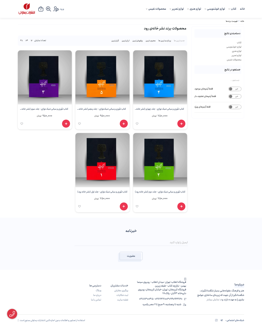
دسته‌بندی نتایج (232, 33)
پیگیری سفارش (121, 290)
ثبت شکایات (122, 295)
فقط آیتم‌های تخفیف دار (205, 96)
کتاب (233, 9)
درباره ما (97, 295)
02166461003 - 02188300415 (154, 299)
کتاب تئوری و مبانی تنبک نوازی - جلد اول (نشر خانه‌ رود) (102, 192)
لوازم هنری (195, 9)
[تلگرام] (221, 320)
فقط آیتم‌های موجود (203, 89)
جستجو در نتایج (232, 70)
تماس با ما (96, 300)
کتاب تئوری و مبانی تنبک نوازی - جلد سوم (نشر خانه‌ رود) (45, 109)
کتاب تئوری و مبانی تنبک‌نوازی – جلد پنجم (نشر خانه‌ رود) (102, 109)
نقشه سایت (122, 300)
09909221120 (175, 299)
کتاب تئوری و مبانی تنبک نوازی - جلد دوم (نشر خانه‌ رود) (160, 192)
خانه (242, 9)
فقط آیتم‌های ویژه (202, 107)
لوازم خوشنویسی (216, 9)
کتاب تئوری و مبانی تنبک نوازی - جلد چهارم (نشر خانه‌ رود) (160, 109)
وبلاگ (98, 290)
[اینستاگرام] (216, 320)
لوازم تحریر (178, 9)
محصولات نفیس (157, 9)
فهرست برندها (231, 21)
